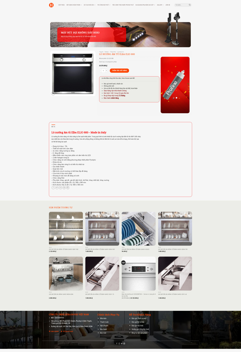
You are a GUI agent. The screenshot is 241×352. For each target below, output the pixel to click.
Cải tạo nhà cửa (89, 5)
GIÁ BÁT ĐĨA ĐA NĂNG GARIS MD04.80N (61, 294)
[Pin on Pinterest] (64, 187)
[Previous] (164, 85)
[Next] (186, 85)
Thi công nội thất (103, 5)
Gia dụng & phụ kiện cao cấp (144, 5)
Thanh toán (104, 322)
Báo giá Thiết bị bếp (139, 318)
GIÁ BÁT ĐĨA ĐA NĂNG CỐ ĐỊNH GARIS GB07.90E (63, 249)
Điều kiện (103, 318)
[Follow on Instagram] (119, 344)
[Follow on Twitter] (122, 344)
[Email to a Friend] (60, 187)
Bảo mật (103, 333)
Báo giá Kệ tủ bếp (138, 322)
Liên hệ (168, 5)
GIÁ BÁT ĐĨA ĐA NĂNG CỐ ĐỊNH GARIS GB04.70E (173, 249)
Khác (115, 62)
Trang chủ (101, 51)
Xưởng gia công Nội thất (140, 329)
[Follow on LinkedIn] (124, 344)
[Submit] (190, 5)
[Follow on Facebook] (117, 344)
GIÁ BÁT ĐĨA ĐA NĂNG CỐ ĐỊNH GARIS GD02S (135, 249)
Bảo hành (103, 329)
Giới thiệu (61, 5)
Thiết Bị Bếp (113, 51)
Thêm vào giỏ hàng (119, 70)
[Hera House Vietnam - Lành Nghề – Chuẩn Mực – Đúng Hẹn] (51, 5)
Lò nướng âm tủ (120, 51)
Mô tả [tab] (53, 127)
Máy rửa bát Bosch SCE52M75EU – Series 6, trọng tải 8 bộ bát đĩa (139, 295)
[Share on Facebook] (53, 187)
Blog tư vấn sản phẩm (139, 333)
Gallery (159, 5)
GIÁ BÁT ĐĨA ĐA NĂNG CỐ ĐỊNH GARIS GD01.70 (99, 294)
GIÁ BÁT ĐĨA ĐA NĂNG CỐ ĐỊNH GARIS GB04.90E (100, 249)
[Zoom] (53, 94)
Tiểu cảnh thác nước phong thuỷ (123, 5)
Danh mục (107, 51)
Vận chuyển (104, 326)
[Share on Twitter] (56, 187)
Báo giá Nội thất (137, 326)
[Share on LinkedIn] (67, 187)
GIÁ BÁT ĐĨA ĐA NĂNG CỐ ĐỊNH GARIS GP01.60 (172, 294)
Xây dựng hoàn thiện (73, 5)
